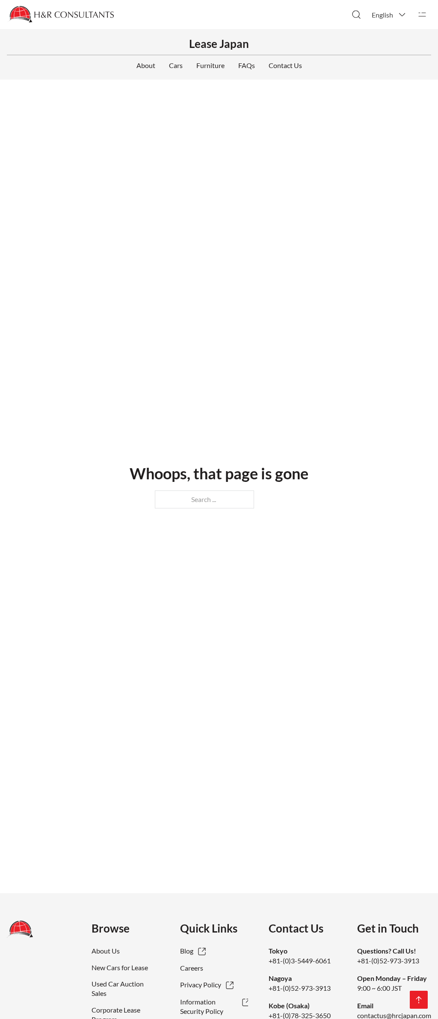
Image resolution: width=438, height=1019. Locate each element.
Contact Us (285, 65)
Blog (186, 951)
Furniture (210, 65)
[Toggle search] (356, 14)
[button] (389, 14)
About (145, 65)
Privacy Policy (200, 984)
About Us (106, 951)
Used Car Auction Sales (118, 988)
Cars (176, 65)
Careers (191, 968)
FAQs (246, 65)
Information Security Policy (201, 1006)
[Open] (422, 14)
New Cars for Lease (120, 967)
